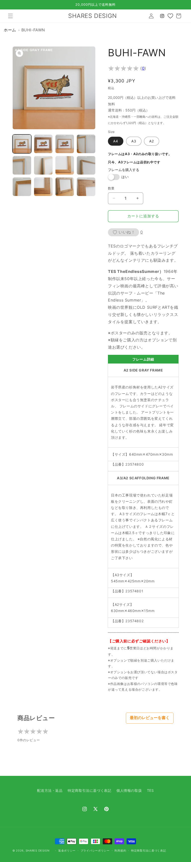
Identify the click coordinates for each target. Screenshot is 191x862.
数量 (111, 188)
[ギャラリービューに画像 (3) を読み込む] (64, 143)
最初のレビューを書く (150, 718)
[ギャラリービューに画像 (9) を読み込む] (21, 186)
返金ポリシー (67, 850)
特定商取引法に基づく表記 (89, 790)
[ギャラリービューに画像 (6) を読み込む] (43, 165)
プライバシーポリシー (95, 850)
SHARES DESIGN (37, 850)
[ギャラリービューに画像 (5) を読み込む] (21, 165)
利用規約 (120, 850)
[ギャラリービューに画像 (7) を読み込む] (64, 165)
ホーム (10, 29)
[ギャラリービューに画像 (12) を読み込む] (86, 186)
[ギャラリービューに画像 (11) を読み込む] (64, 186)
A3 (133, 141)
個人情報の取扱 (129, 790)
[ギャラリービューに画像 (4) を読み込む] (86, 143)
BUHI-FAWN (33, 29)
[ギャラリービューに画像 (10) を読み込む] (43, 186)
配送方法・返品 (49, 790)
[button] (10, 15)
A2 (151, 141)
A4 (115, 141)
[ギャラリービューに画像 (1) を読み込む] (21, 143)
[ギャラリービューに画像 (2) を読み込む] (43, 143)
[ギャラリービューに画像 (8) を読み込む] (86, 165)
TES (150, 790)
